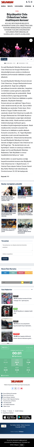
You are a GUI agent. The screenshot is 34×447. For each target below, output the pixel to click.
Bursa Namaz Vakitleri (9, 397)
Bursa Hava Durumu (8, 395)
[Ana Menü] (31, 2)
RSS (4, 426)
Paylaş (5, 59)
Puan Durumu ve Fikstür (9, 400)
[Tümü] (32, 289)
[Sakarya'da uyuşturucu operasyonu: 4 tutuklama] (25, 208)
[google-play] (24, 417)
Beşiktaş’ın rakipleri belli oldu (22, 312)
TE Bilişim (21, 431)
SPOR (15, 308)
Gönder (5, 258)
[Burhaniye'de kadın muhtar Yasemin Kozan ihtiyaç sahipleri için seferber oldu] (8, 191)
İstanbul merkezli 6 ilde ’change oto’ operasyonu (22, 299)
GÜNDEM (28, 6)
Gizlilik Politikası (19, 411)
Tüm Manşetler (7, 402)
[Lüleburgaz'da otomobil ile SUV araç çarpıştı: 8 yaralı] (8, 223)
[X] (15, 388)
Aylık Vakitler (6, 375)
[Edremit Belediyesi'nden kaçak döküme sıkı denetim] (8, 208)
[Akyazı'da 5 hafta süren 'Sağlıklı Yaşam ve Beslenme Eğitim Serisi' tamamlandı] (25, 223)
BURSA (3, 6)
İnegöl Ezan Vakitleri (8, 412)
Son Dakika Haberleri (9, 404)
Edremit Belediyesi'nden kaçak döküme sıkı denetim (8, 215)
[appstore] (9, 417)
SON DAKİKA (19, 6)
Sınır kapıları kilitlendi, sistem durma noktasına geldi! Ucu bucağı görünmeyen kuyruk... (22, 338)
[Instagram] (18, 388)
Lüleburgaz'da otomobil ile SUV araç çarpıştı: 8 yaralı (8, 230)
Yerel (17, 11)
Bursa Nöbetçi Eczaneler (10, 393)
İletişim (10, 411)
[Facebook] (12, 388)
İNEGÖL (10, 6)
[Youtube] (21, 388)
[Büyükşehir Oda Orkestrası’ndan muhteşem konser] (17, 47)
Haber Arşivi (6, 406)
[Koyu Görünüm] (27, 2)
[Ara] (29, 2)
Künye (4, 411)
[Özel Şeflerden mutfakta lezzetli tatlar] (25, 191)
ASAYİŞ (16, 296)
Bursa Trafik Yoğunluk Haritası (11, 399)
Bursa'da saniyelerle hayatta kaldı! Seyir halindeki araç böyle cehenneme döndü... (22, 325)
